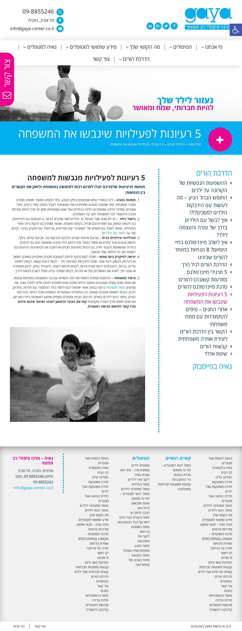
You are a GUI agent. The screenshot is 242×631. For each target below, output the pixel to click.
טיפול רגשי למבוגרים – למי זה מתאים (176, 467)
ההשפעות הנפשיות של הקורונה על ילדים (203, 186)
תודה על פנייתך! (221, 548)
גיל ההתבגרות (181, 479)
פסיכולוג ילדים (140, 465)
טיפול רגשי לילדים (220, 510)
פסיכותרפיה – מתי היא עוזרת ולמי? (135, 472)
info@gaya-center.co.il (33, 487)
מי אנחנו (213, 46)
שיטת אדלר (215, 353)
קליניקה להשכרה (220, 609)
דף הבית (226, 472)
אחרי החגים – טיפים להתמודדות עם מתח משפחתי (206, 316)
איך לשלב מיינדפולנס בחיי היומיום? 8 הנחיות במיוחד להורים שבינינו (201, 249)
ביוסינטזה (143, 541)
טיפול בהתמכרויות (220, 595)
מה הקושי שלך (145, 46)
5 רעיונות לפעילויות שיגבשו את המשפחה (205, 298)
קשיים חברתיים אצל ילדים (215, 571)
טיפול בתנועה (140, 555)
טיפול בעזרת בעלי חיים (134, 517)
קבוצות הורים (213, 346)
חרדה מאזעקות (222, 482)
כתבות (228, 590)
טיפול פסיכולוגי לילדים (217, 505)
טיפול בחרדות (141, 484)
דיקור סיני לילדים (139, 479)
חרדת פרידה (224, 600)
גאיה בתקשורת (222, 467)
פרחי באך (143, 508)
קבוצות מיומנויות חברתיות (215, 567)
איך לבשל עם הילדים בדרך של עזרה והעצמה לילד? (203, 227)
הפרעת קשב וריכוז (220, 562)
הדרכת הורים (136, 58)
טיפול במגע (142, 545)
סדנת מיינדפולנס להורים (202, 286)
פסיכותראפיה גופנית (136, 550)
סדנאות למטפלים (220, 605)
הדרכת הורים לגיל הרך (204, 264)
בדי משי (145, 531)
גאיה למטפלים (41, 46)
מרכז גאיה (194, 144)
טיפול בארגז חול (139, 560)
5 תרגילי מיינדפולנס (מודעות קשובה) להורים (203, 275)
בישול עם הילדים (114, 233)
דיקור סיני (143, 536)
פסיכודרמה (143, 564)
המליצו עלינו (224, 477)
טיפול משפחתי (115, 287)
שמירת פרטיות (222, 543)
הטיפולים (182, 46)
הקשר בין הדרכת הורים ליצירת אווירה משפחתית (202, 335)
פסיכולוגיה (184, 489)
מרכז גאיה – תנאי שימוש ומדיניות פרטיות (216, 526)
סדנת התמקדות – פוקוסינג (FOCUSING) (217, 536)
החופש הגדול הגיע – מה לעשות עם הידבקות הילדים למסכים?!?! (202, 205)
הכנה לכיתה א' (140, 512)
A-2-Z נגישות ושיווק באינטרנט (211, 626)
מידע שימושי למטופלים (93, 46)
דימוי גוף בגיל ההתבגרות (134, 522)
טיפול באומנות (140, 527)
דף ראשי (226, 553)
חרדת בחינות (182, 474)
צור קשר (101, 58)
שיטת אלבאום (140, 503)
